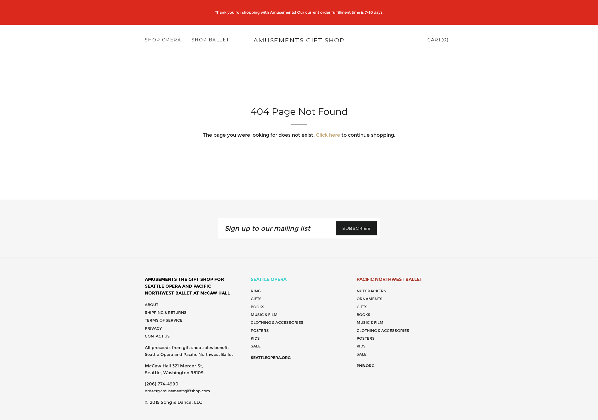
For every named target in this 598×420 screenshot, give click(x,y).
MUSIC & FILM (264, 314)
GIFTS (256, 298)
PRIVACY (153, 328)
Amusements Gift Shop (299, 40)
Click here (328, 135)
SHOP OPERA (163, 40)
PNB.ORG (365, 365)
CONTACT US (157, 336)
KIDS (255, 338)
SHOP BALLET (210, 40)
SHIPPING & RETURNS (166, 312)
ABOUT (151, 304)
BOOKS (257, 306)
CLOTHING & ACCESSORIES (277, 322)
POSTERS (260, 330)
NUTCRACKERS (371, 291)
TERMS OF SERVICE (164, 320)
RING (256, 291)
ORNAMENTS (369, 298)
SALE (256, 346)
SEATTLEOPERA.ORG (271, 357)
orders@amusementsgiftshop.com (177, 391)
